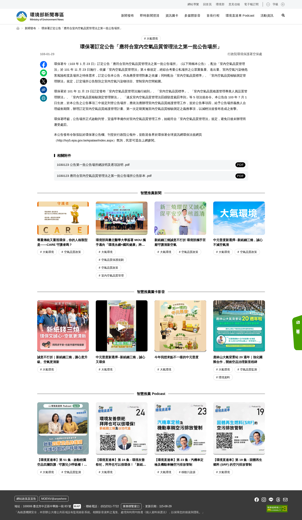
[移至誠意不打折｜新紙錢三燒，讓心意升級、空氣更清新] (63, 326)
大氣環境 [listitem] (152, 38)
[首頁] (18, 28)
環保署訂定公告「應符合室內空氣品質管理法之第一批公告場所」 (82, 28)
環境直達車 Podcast (240, 15)
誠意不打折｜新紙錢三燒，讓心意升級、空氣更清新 (62, 359)
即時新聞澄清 (149, 15)
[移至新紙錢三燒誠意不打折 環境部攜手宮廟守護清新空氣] (180, 240)
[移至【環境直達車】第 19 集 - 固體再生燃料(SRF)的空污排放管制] (239, 439)
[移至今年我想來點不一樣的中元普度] (180, 326)
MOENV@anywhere (54, 498)
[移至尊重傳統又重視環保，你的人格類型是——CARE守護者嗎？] (63, 240)
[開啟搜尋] (283, 15)
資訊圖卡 (172, 15)
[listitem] (256, 499)
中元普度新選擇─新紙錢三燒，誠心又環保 (120, 359)
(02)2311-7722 (110, 506)
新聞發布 (127, 15)
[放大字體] (283, 4)
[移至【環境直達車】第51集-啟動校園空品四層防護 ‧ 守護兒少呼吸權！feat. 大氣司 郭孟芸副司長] (63, 439)
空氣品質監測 (248, 369)
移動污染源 (188, 472)
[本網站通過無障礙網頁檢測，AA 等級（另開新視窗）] (277, 509)
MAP (77, 506)
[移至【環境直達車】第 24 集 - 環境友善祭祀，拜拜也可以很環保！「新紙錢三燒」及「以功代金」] (122, 439)
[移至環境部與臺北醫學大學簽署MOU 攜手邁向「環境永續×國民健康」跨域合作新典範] (122, 240)
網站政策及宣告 (26, 498)
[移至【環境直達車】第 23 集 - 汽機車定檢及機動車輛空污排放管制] (180, 439)
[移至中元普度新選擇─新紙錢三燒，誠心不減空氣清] (239, 240)
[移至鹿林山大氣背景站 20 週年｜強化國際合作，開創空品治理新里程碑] (239, 326)
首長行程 (213, 15)
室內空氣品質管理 (112, 275)
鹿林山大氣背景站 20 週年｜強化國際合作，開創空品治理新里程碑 (238, 359)
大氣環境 (48, 251)
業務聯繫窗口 (131, 506)
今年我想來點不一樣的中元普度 (176, 357)
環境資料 (224, 377)
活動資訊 (267, 15)
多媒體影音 (192, 15)
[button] (122, 325)
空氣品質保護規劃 (112, 259)
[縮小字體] (268, 4)
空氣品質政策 (72, 251)
